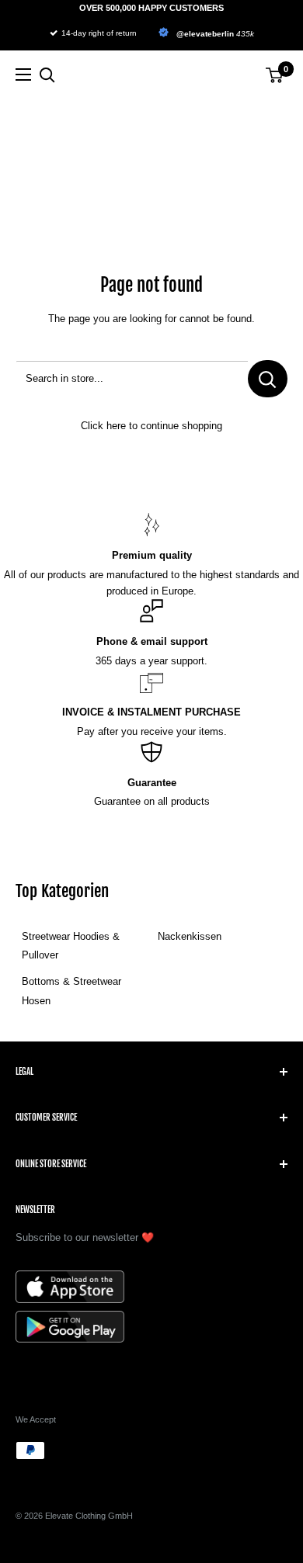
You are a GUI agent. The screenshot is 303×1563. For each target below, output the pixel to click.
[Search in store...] (267, 378)
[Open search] (47, 75)
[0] (275, 75)
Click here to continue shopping (151, 425)
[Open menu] (23, 74)
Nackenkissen (189, 936)
